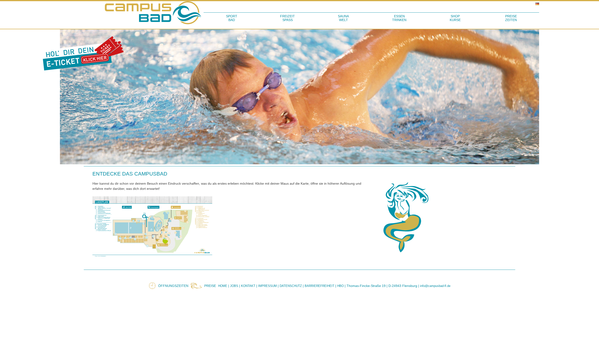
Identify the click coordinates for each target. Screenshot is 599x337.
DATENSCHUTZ (291, 286)
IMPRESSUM (267, 286)
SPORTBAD (231, 18)
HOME (222, 286)
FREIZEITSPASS (287, 18)
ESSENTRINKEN (399, 18)
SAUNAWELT (343, 18)
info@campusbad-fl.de (435, 286)
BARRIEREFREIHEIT (319, 286)
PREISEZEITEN (511, 18)
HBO (340, 286)
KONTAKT (248, 286)
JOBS (234, 286)
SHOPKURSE (455, 18)
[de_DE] (371, 4)
